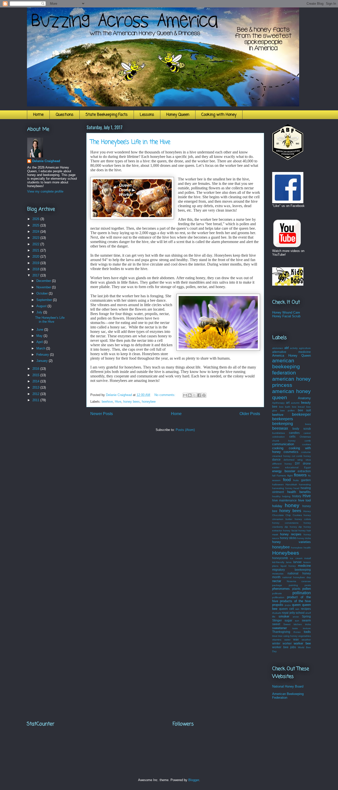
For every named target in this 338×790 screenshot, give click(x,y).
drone (307, 463)
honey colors (303, 519)
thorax (297, 632)
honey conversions (285, 522)
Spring (306, 616)
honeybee (149, 401)
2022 (36, 244)
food (287, 480)
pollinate (277, 593)
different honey (282, 463)
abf (286, 348)
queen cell (286, 608)
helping (286, 496)
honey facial (290, 530)
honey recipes (290, 534)
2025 (36, 225)
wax (296, 639)
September (44, 300)
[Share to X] (194, 395)
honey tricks (304, 538)
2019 (36, 263)
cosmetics (291, 452)
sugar (288, 620)
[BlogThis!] (189, 395)
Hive (118, 401)
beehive (107, 401)
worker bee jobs (284, 647)
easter (275, 467)
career (307, 433)
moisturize (278, 573)
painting (293, 585)
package (277, 585)
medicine (304, 566)
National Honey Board (287, 686)
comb (308, 440)
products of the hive (295, 601)
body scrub (301, 428)
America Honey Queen (291, 355)
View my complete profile (45, 191)
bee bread (298, 406)
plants (296, 588)
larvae (297, 562)
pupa (288, 605)
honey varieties (291, 542)
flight (290, 475)
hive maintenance (284, 500)
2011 (36, 400)
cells (292, 436)
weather (306, 639)
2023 (36, 238)
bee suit (304, 410)
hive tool (304, 500)
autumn (295, 402)
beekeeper (301, 414)
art (288, 402)
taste (295, 628)
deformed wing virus (297, 459)
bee (274, 406)
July (39, 312)
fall (273, 475)
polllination (278, 597)
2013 (36, 387)
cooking (277, 448)
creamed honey (281, 456)
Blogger (193, 780)
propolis (277, 605)
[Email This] (185, 395)
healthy (276, 496)
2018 (36, 269)
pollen (306, 589)
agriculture (305, 348)
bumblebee (278, 433)
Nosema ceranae (299, 581)
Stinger (277, 620)
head (296, 488)
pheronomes (281, 589)
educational (291, 467)
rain (297, 609)
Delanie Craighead (46, 161)
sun (297, 620)
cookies (306, 444)
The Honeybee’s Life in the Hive (130, 142)
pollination (301, 593)
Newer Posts (101, 414)
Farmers (281, 475)
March (41, 348)
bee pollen (287, 410)
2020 (36, 256)
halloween (278, 484)
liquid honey (288, 566)
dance (276, 459)
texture (307, 628)
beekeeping (282, 423)
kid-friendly (278, 562)
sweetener (279, 628)
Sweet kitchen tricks (297, 624)
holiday (277, 506)
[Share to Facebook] (199, 395)
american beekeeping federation (286, 367)
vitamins (276, 639)
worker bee (302, 643)
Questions (64, 115)
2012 (36, 394)
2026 (36, 219)
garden (306, 480)
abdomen (277, 348)
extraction (304, 471)
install (307, 558)
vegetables (304, 636)
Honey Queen (177, 115)
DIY (297, 463)
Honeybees (285, 553)
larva (288, 562)
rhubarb (276, 613)
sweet (276, 624)
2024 (36, 231)
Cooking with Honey (218, 115)
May (40, 336)
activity (294, 348)
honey (292, 505)
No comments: (165, 395)
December (44, 281)
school (300, 612)
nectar (276, 581)
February (43, 354)
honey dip (296, 526)
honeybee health (301, 547)
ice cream (296, 558)
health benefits (299, 492)
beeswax (280, 428)
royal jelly (288, 612)
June (40, 329)
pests (308, 585)
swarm (306, 620)
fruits (296, 480)
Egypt (307, 467)
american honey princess (291, 382)
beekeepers (282, 419)
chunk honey (283, 440)
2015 (36, 375)
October (42, 293)
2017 (36, 275)
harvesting (305, 484)
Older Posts (250, 414)
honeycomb (280, 558)
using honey (290, 636)
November (44, 287)
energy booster (283, 471)
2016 (36, 368)
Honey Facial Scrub (286, 316)
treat (274, 636)
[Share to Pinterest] (203, 395)
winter (276, 643)
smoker (284, 616)
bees (308, 424)
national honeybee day (296, 577)
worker (287, 643)
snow (296, 616)
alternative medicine (291, 351)
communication (283, 444)
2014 (36, 381)
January (42, 361)
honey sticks (288, 538)
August (42, 306)
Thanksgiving (281, 631)
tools (307, 632)
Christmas (305, 436)
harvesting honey (282, 488)
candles (294, 432)
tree (280, 636)
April (40, 342)
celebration (278, 436)
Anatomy (304, 398)
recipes (306, 608)
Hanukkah (291, 484)
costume (306, 452)
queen (296, 605)
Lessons (147, 115)
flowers (300, 475)
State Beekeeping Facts (107, 115)
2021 (36, 250)
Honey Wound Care (286, 312)
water (287, 639)
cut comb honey (301, 456)
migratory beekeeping (291, 569)
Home (38, 115)
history (296, 496)
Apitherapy (278, 402)
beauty (306, 402)
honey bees (131, 401)
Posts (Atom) (185, 430)
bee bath (284, 406)
